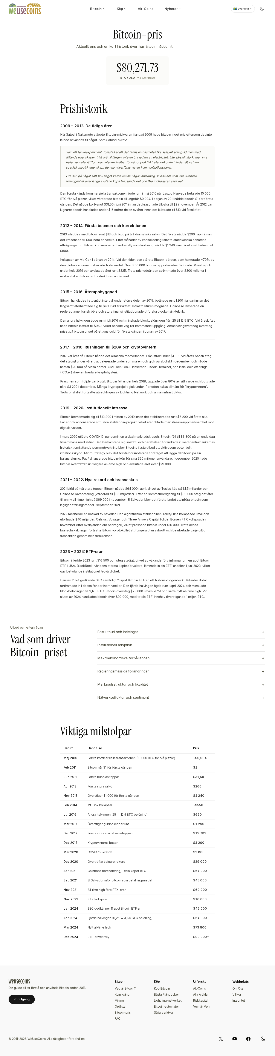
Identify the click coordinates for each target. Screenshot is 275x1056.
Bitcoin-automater (166, 1006)
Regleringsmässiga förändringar (123, 671)
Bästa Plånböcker (166, 994)
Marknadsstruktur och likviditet (122, 684)
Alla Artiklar (201, 994)
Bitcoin (96, 9)
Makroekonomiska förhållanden (123, 658)
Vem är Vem (201, 1006)
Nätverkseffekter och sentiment (123, 697)
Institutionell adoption (114, 645)
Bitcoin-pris (123, 1012)
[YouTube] (234, 1038)
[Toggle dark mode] (261, 8)
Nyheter (171, 9)
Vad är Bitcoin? (125, 988)
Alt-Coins (145, 9)
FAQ (118, 1018)
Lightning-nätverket (168, 1000)
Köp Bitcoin (162, 988)
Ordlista (120, 1006)
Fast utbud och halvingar (117, 632)
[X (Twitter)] (220, 1038)
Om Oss (237, 988)
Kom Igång (22, 999)
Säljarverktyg (163, 1012)
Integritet (238, 1000)
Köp (120, 9)
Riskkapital (200, 1000)
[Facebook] (248, 1038)
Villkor (236, 994)
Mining (119, 1000)
